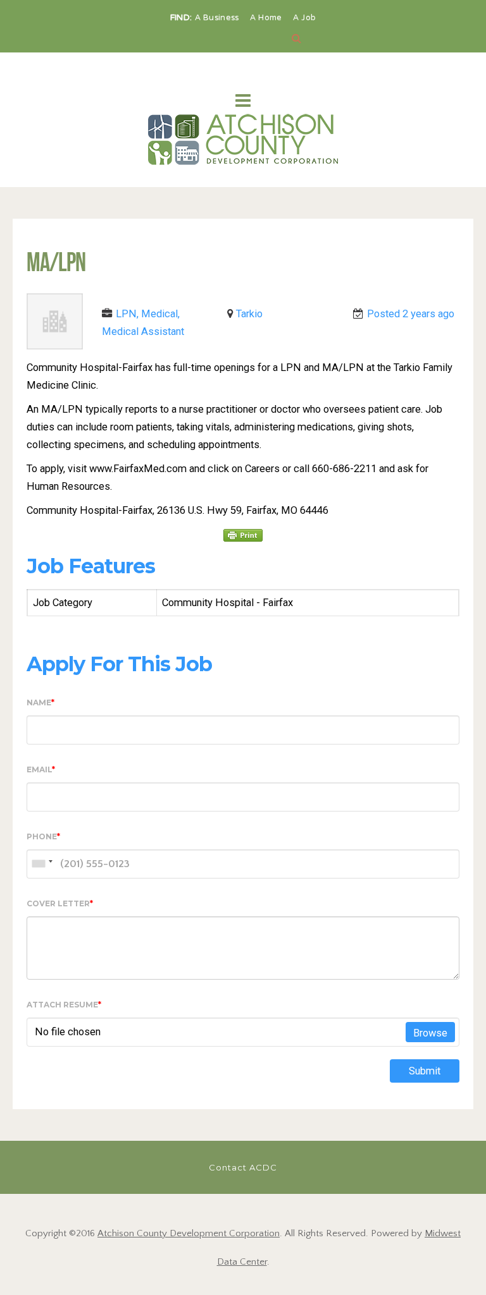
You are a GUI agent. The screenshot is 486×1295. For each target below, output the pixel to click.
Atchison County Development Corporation (188, 1233)
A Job (304, 18)
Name (40, 702)
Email (41, 769)
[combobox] (41, 864)
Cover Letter (60, 903)
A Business (218, 18)
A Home (267, 18)
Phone (43, 836)
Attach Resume (64, 1004)
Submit (424, 1071)
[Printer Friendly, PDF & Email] (243, 535)
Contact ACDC (243, 1167)
